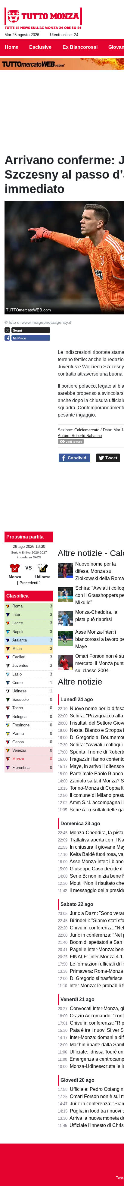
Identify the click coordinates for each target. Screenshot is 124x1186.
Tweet (110, 457)
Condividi (77, 457)
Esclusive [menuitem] (40, 47)
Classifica (17, 595)
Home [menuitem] (11, 47)
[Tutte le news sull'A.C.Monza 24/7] (43, 18)
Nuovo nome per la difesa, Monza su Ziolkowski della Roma (99, 571)
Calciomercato (86, 430)
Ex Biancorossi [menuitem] (80, 47)
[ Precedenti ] (29, 583)
